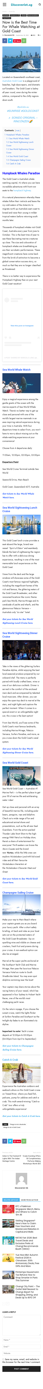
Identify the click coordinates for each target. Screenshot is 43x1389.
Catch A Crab (10, 1059)
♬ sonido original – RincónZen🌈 (23, 119)
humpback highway (22, 190)
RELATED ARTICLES (11, 1200)
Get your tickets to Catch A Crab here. (21, 1116)
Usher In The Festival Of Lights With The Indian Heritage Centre (11, 1158)
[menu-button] (4, 5)
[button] (39, 4)
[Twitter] (10, 40)
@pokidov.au (23, 107)
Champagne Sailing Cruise (18, 892)
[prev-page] (3, 1303)
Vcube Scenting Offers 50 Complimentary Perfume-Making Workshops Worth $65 (32, 1160)
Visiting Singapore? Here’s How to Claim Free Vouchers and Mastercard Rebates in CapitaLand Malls (27, 1226)
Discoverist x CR (14, 15)
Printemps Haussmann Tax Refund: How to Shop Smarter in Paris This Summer (27, 1276)
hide (17, 130)
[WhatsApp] (24, 40)
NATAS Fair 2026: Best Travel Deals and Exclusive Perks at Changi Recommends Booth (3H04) (27, 1243)
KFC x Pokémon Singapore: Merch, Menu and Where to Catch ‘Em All (28, 1210)
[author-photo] (21, 1184)
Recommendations (33, 15)
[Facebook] (4, 40)
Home (4, 11)
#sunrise (13, 111)
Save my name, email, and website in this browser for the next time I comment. (21, 1361)
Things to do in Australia (18, 1124)
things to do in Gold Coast (11, 1127)
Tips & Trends (6, 18)
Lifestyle (23, 15)
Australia (12, 11)
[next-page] (7, 1303)
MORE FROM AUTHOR (29, 1200)
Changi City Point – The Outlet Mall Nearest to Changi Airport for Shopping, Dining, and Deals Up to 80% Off (28, 1292)
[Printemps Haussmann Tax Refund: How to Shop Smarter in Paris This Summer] (8, 1275)
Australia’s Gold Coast (12, 81)
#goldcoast (30, 111)
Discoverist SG (9, 35)
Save (18, 41)
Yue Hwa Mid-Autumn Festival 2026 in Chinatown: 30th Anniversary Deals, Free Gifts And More (27, 1260)
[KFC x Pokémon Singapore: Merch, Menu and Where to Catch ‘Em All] (8, 1209)
